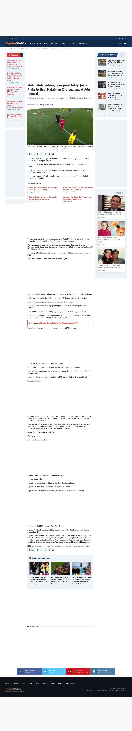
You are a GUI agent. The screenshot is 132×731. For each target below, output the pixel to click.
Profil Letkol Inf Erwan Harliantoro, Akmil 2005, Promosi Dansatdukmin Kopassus (14, 91)
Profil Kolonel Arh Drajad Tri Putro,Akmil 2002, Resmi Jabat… (116, 62)
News (39, 43)
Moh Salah (68, 546)
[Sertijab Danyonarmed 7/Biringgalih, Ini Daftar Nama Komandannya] (102, 73)
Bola (74, 43)
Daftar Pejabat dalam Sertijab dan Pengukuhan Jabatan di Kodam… (116, 84)
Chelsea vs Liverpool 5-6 (38, 546)
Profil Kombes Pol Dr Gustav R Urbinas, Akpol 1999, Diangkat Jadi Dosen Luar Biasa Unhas (15, 76)
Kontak (111, 690)
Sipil (56, 43)
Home (32, 43)
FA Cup (48, 546)
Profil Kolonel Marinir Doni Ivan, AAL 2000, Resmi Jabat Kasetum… (116, 106)
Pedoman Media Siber (120, 690)
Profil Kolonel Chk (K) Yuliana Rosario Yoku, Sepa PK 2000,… (115, 95)
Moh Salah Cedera (78, 546)
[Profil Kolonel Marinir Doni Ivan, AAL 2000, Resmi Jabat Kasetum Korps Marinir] (102, 107)
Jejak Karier (83, 43)
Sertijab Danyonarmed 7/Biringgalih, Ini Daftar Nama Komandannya (115, 73)
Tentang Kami (91, 690)
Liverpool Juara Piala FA (58, 546)
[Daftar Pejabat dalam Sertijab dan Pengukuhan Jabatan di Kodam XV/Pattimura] (102, 84)
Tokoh (63, 43)
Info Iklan (104, 690)
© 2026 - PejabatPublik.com (119, 688)
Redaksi (98, 690)
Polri (45, 43)
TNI (51, 43)
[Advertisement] (66, 17)
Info (69, 43)
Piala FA (87, 546)
